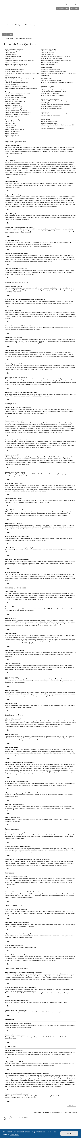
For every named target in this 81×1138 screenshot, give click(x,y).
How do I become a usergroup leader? (52, 58)
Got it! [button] (69, 1133)
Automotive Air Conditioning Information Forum (33, 19)
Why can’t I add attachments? (13, 107)
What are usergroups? (47, 54)
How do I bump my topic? (12, 116)
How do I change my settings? (13, 71)
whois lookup (53, 1077)
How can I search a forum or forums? (51, 88)
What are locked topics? (12, 135)
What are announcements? (13, 131)
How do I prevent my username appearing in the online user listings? (22, 74)
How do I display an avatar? (13, 84)
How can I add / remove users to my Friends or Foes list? (57, 82)
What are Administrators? (48, 51)
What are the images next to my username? (17, 82)
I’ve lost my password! (11, 62)
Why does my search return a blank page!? (53, 91)
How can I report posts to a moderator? (16, 111)
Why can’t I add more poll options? (15, 101)
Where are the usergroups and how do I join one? (55, 56)
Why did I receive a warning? (13, 109)
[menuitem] (6, 1120)
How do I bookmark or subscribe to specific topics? (55, 104)
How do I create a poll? (11, 99)
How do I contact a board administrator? (52, 129)
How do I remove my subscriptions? (51, 108)
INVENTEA (25, 1118)
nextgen (31, 1118)
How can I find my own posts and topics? (52, 95)
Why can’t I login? (10, 58)
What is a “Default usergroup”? (50, 62)
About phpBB (57, 1054)
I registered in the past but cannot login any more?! (19, 60)
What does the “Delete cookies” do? (15, 66)
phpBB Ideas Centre (13, 1065)
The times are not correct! (12, 77)
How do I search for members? (50, 93)
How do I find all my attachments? (50, 116)
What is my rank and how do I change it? (16, 86)
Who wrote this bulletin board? (50, 121)
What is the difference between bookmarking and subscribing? (55, 102)
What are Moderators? (47, 53)
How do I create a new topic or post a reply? (17, 94)
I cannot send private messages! (50, 69)
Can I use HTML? (10, 124)
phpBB (39, 343)
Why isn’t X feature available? (49, 123)
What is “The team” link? (48, 64)
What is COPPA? (10, 53)
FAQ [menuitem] (4, 34)
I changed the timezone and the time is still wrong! (19, 79)
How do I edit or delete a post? (14, 95)
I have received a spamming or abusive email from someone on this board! (58, 74)
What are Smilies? (10, 125)
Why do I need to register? (12, 51)
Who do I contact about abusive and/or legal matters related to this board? (58, 126)
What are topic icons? (11, 137)
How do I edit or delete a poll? (13, 103)
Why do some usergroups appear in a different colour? (56, 60)
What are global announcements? (15, 129)
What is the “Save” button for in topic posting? (18, 112)
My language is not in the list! (13, 81)
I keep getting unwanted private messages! (53, 71)
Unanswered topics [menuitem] (62, 8)
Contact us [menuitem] (46, 1112)
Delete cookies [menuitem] (56, 1112)
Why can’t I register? (11, 54)
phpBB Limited (53, 1052)
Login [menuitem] (75, 4)
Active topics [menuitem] (74, 8)
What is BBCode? (10, 122)
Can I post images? (10, 127)
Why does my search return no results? (52, 90)
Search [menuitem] (10, 34)
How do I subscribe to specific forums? (52, 106)
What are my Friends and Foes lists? (51, 80)
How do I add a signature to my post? (15, 97)
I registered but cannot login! (13, 56)
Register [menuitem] (67, 4)
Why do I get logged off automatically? (16, 64)
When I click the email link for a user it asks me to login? (21, 88)
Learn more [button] (14, 1135)
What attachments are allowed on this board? (54, 114)
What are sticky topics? (11, 133)
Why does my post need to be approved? (17, 114)
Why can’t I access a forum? (13, 105)
